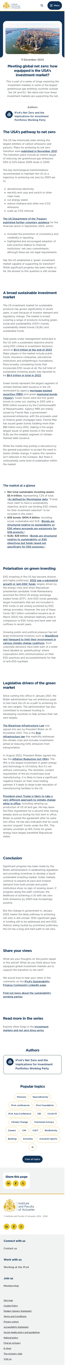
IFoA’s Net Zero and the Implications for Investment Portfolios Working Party (32, 116)
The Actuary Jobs (13, 1353)
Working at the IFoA (16, 1267)
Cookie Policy (11, 1305)
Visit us (7, 1359)
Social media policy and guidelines (22, 1332)
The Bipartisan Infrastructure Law (23, 725)
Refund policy (11, 1337)
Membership (11, 1286)
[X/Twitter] (21, 1227)
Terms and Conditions (15, 1316)
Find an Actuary (12, 1343)
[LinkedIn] (7, 1227)
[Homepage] (12, 5)
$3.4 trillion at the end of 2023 (33, 349)
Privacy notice (11, 1321)
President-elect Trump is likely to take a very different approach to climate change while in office (29, 800)
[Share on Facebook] (16, 1183)
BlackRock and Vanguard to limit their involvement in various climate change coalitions (30, 639)
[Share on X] (23, 1183)
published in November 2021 (39, 151)
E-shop (7, 1348)
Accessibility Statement (16, 1327)
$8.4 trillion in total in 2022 (24, 375)
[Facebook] (14, 1227)
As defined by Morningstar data (28, 499)
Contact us (10, 1248)
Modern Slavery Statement (18, 1311)
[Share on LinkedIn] (8, 1183)
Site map (8, 1300)
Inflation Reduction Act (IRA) (30, 759)
